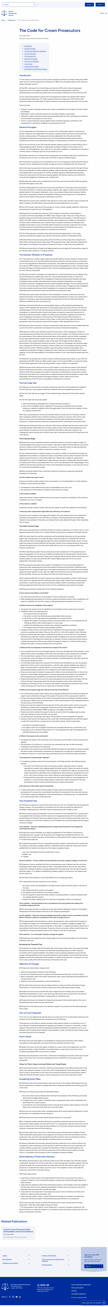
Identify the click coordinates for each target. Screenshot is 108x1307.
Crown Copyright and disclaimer (81, 1284)
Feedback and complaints (10, 1263)
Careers (4, 1255)
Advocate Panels (47, 1265)
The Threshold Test (30, 56)
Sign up (88, 1266)
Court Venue (28, 64)
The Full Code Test (30, 54)
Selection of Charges (30, 59)
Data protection (7, 1259)
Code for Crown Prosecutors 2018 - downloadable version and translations (18, 1231)
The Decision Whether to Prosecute (35, 51)
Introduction (28, 46)
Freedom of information (49, 1255)
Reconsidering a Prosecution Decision (35, 69)
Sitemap (73, 1291)
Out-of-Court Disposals (31, 61)
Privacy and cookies (77, 1287)
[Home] (9, 13)
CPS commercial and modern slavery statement (53, 1260)
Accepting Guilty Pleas (31, 66)
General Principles (29, 48)
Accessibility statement (78, 1294)
